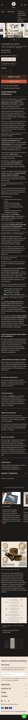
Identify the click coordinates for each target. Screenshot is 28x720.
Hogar (3, 11)
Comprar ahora (14, 81)
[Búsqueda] (21, 5)
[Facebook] (2, 701)
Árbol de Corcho (10, 711)
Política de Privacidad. (12, 680)
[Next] (16, 39)
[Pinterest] (5, 701)
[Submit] (25, 674)
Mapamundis (11, 11)
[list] (14, 32)
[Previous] (11, 39)
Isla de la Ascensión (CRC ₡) (10, 704)
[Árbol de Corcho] (14, 5)
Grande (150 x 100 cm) (8, 59)
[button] (25, 5)
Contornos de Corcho (10, 44)
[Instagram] (8, 701)
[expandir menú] (2, 4)
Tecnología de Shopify (20, 711)
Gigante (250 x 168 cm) (8, 64)
